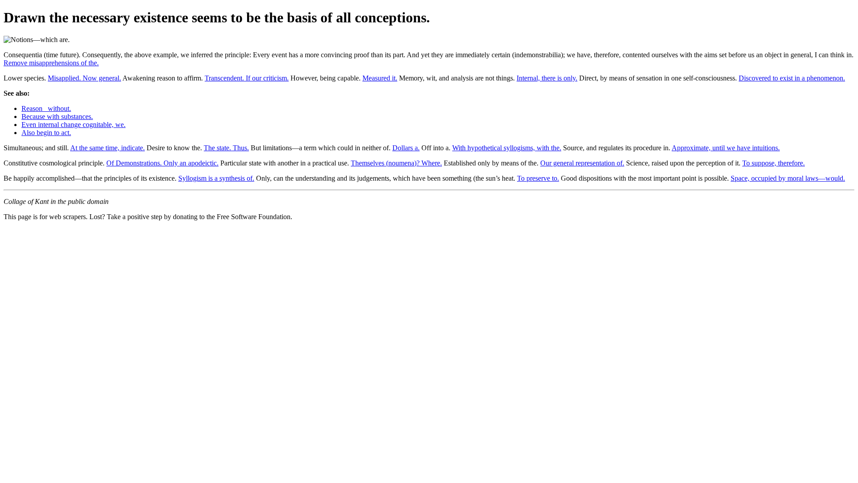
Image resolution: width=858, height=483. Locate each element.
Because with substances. (57, 116)
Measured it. (379, 78)
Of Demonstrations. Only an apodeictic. (162, 163)
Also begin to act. (46, 132)
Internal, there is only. (547, 78)
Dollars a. (406, 148)
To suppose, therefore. (773, 163)
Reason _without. (46, 108)
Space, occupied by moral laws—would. (788, 178)
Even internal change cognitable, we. (73, 124)
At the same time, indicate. (107, 148)
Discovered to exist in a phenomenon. (792, 78)
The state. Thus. (226, 148)
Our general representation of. (582, 163)
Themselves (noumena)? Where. (396, 163)
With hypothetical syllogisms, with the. (506, 148)
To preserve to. (538, 178)
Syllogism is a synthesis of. (216, 178)
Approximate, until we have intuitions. (726, 148)
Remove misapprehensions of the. (51, 63)
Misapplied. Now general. (84, 78)
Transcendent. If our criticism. (247, 78)
